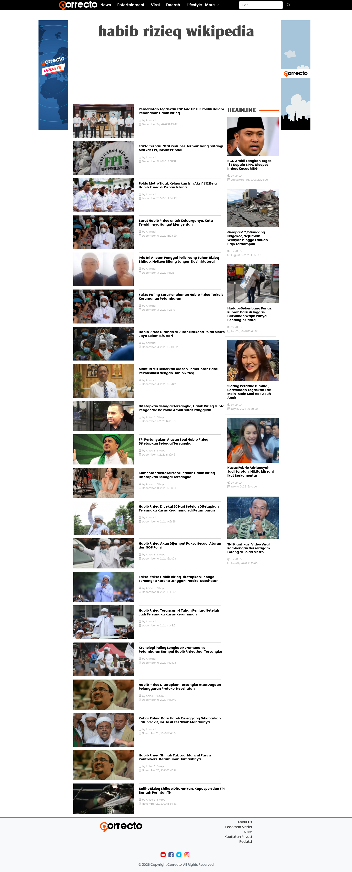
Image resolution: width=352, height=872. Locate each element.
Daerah (173, 5)
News (105, 5)
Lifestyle (194, 5)
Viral (155, 5)
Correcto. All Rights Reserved (190, 864)
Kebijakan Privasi (238, 836)
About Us (245, 822)
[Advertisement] (176, 73)
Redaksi (245, 841)
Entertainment (130, 5)
